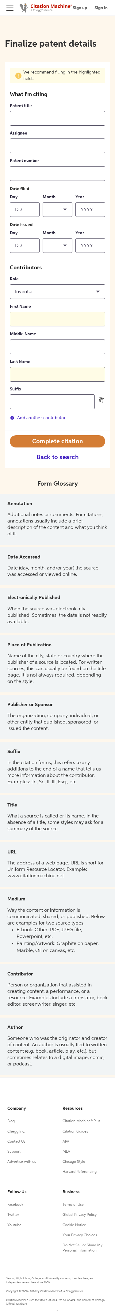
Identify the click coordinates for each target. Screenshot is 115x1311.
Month (49, 197)
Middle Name (23, 334)
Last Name (20, 362)
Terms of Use (73, 1205)
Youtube (14, 1225)
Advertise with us (21, 1162)
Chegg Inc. (16, 1131)
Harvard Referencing (80, 1172)
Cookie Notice (74, 1225)
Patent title (21, 106)
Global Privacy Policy (80, 1215)
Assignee (18, 133)
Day (14, 197)
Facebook (15, 1205)
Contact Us (16, 1142)
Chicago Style (74, 1162)
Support (14, 1152)
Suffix (15, 389)
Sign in (101, 8)
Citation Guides (75, 1131)
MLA (66, 1152)
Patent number (24, 161)
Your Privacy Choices (80, 1235)
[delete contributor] (101, 400)
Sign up (80, 8)
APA (66, 1142)
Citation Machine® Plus (81, 1121)
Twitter (13, 1215)
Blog (11, 1121)
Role (14, 279)
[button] (57, 209)
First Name (20, 306)
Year (79, 197)
